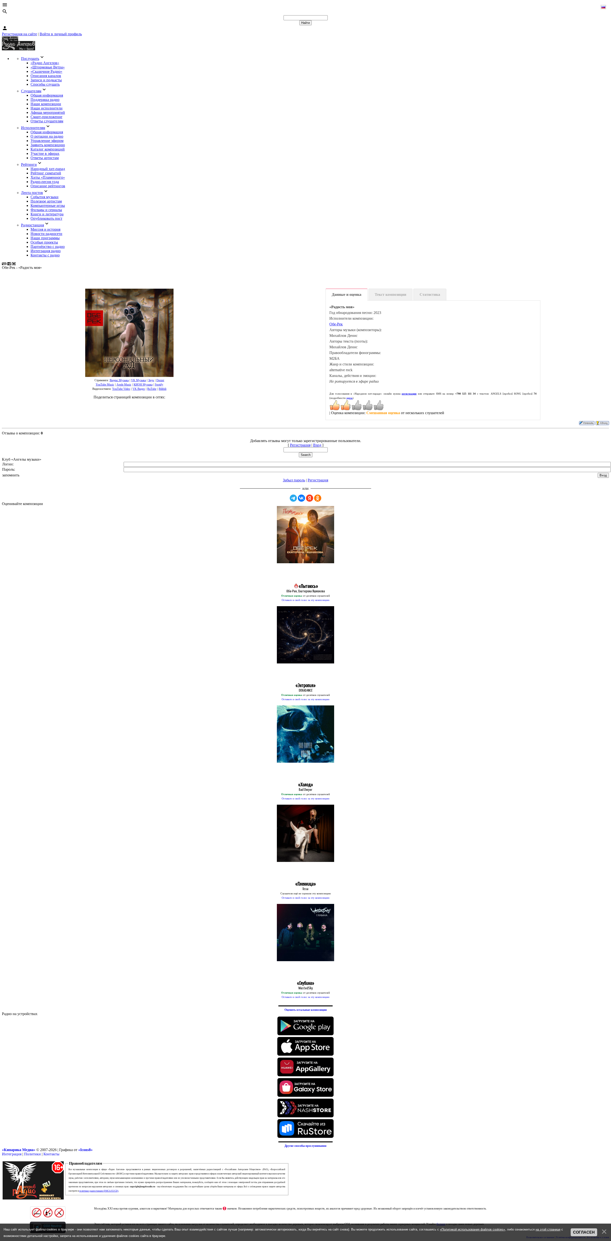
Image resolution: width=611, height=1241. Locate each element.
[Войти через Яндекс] (309, 498)
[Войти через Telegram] (293, 498)
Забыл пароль (294, 480)
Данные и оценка (346, 294)
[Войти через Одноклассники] (317, 498)
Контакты (51, 1154)
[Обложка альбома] (129, 333)
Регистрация (300, 445)
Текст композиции (390, 294)
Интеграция (11, 1154)
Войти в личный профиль (61, 34)
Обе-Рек (336, 324)
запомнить (10, 475)
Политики (32, 1154)
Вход (317, 445)
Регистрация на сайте (19, 34)
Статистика (430, 294)
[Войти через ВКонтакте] (301, 498)
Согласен (584, 1232)
